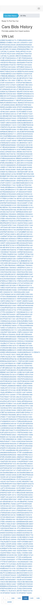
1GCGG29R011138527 (8, 486)
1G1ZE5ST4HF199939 (24, 388)
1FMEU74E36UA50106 (8, 446)
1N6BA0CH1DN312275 (8, 345)
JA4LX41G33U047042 (24, 397)
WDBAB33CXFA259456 (8, 586)
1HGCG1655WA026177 (25, 256)
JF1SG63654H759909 (24, 192)
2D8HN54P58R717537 (8, 383)
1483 (19, 598)
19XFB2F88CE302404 (25, 252)
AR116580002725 (6, 292)
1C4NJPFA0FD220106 (8, 308)
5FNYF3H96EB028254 (25, 107)
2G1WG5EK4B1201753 (8, 501)
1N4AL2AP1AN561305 (24, 354)
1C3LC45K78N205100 (8, 363)
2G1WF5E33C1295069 (8, 537)
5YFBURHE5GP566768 (8, 359)
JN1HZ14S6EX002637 (24, 448)
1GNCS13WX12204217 (24, 410)
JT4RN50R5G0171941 (8, 185)
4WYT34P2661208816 (8, 234)
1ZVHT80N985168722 (25, 290)
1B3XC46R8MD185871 (8, 566)
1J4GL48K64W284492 (25, 330)
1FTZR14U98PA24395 (24, 557)
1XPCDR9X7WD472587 (24, 497)
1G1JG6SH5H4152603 (8, 535)
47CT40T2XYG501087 (25, 283)
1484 (25, 598)
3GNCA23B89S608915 (25, 123)
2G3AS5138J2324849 (24, 109)
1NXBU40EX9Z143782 (8, 174)
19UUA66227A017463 (24, 568)
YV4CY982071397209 (8, 397)
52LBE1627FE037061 (24, 185)
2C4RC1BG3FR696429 (25, 475)
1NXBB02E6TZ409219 (24, 515)
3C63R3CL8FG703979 (24, 399)
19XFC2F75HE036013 (8, 138)
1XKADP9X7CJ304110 (25, 267)
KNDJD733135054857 (24, 316)
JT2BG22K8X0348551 (24, 40)
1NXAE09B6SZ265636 (24, 120)
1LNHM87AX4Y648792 (8, 250)
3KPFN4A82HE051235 (24, 314)
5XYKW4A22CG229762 (26, 176)
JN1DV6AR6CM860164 (8, 472)
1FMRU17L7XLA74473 (8, 591)
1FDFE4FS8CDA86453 (24, 82)
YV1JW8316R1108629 (24, 189)
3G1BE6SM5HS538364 (25, 359)
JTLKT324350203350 (23, 479)
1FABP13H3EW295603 (24, 363)
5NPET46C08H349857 (25, 577)
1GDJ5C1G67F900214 (8, 481)
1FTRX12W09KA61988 (24, 394)
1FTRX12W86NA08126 (8, 439)
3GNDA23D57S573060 (24, 517)
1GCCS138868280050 (8, 165)
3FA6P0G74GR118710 (8, 492)
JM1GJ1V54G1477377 (25, 414)
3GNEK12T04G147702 (8, 310)
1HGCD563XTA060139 (8, 528)
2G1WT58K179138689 (8, 49)
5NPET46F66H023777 (25, 156)
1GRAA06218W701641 (24, 506)
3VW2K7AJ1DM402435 (8, 172)
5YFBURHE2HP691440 (24, 245)
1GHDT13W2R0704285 (24, 301)
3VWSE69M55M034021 (25, 236)
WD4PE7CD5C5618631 (25, 91)
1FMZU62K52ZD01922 (8, 209)
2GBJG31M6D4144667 (8, 584)
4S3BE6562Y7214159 (7, 568)
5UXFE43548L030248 (8, 45)
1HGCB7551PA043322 (8, 62)
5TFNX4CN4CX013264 (24, 417)
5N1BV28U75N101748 (24, 227)
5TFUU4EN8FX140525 (24, 570)
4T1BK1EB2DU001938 (25, 263)
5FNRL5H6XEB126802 (8, 457)
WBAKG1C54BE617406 (8, 42)
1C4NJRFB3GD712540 (25, 461)
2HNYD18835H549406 (25, 134)
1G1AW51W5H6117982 (25, 129)
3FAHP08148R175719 (24, 76)
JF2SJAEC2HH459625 (24, 370)
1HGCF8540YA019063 (8, 272)
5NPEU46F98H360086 (25, 305)
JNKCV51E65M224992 (23, 56)
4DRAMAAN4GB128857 (24, 521)
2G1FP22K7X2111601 (8, 319)
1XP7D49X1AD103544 (8, 227)
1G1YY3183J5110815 (7, 354)
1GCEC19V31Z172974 (8, 577)
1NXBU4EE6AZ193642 (25, 426)
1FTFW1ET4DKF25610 (8, 562)
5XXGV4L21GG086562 (25, 341)
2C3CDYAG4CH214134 (24, 430)
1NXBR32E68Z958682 (8, 145)
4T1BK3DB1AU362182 (24, 89)
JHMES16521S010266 (8, 285)
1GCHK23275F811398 (25, 406)
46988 (9, 602)
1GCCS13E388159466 (8, 410)
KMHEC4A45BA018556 (8, 107)
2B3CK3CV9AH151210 (24, 573)
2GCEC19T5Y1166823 (8, 120)
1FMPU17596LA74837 (8, 524)
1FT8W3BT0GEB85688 (24, 147)
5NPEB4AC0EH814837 (24, 212)
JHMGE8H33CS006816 (8, 196)
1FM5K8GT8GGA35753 (24, 201)
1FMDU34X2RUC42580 (25, 281)
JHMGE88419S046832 (8, 214)
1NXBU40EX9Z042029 (8, 60)
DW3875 (37, 352)
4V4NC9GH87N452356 (24, 441)
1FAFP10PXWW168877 (25, 541)
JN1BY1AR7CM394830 (24, 334)
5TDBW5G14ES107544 (25, 374)
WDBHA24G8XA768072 (8, 361)
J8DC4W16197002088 (24, 160)
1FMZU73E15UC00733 (8, 276)
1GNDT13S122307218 (8, 497)
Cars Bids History (11, 16)
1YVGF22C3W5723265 (25, 361)
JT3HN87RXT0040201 (8, 314)
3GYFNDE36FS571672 (8, 463)
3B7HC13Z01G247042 (25, 198)
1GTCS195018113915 (8, 506)
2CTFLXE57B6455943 (8, 265)
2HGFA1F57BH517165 (8, 403)
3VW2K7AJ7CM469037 (8, 91)
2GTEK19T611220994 (8, 394)
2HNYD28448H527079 (25, 508)
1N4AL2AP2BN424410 (8, 187)
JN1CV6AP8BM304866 (8, 136)
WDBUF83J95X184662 (25, 71)
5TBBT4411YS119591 (8, 80)
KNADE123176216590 (8, 437)
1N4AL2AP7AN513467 (24, 169)
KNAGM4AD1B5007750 (25, 535)
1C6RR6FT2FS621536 (8, 236)
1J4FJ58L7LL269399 (7, 51)
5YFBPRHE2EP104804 (8, 261)
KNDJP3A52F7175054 (8, 441)
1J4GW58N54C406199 (8, 423)
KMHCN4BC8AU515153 (24, 183)
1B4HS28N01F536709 (24, 62)
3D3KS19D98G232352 (8, 270)
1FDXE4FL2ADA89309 (24, 383)
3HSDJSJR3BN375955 (25, 321)
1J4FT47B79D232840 (7, 488)
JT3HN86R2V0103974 (8, 421)
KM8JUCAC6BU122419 (25, 207)
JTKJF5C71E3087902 (24, 365)
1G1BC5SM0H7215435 (25, 537)
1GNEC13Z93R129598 (8, 544)
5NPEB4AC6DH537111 (8, 134)
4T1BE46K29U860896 (8, 147)
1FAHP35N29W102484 (24, 127)
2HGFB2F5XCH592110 (24, 230)
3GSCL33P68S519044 (8, 152)
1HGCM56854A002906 (8, 377)
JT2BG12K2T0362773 (8, 430)
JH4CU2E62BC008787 (8, 274)
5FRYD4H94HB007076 (24, 221)
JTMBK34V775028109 (8, 221)
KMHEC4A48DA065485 (8, 365)
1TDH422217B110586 (25, 339)
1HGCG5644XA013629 (21, 292)
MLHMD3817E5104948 (8, 207)
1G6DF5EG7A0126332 (8, 461)
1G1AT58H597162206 (8, 593)
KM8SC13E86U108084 (24, 386)
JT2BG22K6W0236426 (24, 421)
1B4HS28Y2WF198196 (25, 172)
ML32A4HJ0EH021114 (24, 450)
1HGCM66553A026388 (24, 154)
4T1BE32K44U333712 (24, 285)
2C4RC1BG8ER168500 (25, 403)
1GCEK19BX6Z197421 (25, 555)
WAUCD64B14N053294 (25, 492)
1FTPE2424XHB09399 (25, 325)
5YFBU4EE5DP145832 (8, 526)
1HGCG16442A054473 (8, 98)
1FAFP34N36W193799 (24, 299)
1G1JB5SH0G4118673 (24, 143)
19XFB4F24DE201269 (8, 258)
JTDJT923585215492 (24, 328)
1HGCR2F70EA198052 (8, 332)
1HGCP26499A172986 (25, 435)
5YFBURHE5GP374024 (8, 484)
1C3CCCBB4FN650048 (25, 125)
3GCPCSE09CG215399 (8, 381)
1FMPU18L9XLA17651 (8, 357)
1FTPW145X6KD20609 (24, 559)
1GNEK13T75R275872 (8, 160)
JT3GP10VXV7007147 (8, 470)
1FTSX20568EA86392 (8, 479)
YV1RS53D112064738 (8, 178)
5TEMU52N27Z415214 (8, 374)
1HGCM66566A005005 (24, 308)
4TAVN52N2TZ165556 (8, 143)
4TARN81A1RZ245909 (24, 187)
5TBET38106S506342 (8, 412)
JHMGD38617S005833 (24, 265)
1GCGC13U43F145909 (8, 140)
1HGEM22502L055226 (8, 69)
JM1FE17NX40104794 (25, 591)
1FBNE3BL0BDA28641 (8, 76)
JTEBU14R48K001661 (8, 519)
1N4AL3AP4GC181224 (23, 51)
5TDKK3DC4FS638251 (8, 256)
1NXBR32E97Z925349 (25, 584)
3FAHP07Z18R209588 (25, 446)
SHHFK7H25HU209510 (8, 466)
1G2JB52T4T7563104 (8, 343)
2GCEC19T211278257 (8, 85)
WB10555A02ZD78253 (24, 243)
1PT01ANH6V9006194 (25, 528)
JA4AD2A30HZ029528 (24, 45)
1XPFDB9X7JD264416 (24, 67)
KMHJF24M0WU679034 (8, 103)
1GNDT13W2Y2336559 (8, 123)
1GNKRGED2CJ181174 (8, 330)
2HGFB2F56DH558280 (8, 203)
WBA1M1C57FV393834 (8, 96)
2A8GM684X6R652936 (8, 452)
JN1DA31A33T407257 (24, 209)
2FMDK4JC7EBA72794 (8, 281)
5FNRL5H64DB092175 (8, 163)
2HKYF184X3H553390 (8, 87)
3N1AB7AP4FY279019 (8, 245)
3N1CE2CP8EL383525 (25, 463)
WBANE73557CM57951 (8, 372)
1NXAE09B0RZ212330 (8, 74)
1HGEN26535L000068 (24, 530)
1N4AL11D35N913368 (24, 553)
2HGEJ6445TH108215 (24, 408)
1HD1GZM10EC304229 (8, 263)
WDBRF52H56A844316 (25, 94)
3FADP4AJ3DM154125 (8, 588)
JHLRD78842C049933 (24, 564)
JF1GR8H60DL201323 (8, 89)
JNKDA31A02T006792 (24, 152)
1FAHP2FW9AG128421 (8, 435)
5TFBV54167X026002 (7, 334)
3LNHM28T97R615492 (25, 546)
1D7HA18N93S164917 (8, 517)
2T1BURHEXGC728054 (24, 323)
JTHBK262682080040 (7, 158)
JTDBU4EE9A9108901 (25, 566)
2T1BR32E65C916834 (25, 443)
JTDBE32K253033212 (24, 87)
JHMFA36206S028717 (8, 100)
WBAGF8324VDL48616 (25, 428)
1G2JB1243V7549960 (24, 579)
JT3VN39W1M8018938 (8, 348)
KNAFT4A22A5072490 (24, 459)
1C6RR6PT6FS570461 (24, 258)
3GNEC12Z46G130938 (8, 475)
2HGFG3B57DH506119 (24, 412)
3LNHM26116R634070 (8, 426)
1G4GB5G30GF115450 (25, 287)
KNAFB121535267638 (24, 74)
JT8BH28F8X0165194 (8, 515)
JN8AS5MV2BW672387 (24, 274)
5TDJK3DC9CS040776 (25, 486)
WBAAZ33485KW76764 (24, 158)
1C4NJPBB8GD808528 (25, 526)
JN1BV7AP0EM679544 (24, 390)
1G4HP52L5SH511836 (8, 550)
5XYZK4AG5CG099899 (24, 138)
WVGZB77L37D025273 (8, 241)
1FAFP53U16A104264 (24, 65)
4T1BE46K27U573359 (24, 345)
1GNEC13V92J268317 (25, 439)
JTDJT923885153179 (23, 218)
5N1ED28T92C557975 (24, 519)
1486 (38, 598)
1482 (13, 598)
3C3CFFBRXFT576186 (25, 548)
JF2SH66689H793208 (24, 165)
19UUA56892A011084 (25, 562)
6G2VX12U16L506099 (24, 270)
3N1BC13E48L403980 (24, 167)
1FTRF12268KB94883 (8, 450)
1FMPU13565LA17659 (25, 332)
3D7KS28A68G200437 (8, 192)
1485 (31, 598)
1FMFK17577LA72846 (8, 564)
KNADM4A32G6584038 (8, 341)
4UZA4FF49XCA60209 (8, 370)
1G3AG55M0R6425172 (25, 352)
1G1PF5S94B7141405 (8, 109)
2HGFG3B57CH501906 (24, 294)
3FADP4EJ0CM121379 (25, 180)
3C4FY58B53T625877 (24, 149)
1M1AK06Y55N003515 (25, 296)
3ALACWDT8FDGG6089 (25, 131)
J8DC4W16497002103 (24, 234)
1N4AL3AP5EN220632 (24, 401)
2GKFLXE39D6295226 (8, 459)
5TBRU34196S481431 (24, 238)
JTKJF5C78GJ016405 (8, 53)
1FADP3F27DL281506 (8, 127)
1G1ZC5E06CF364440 (8, 575)
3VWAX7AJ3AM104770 (8, 40)
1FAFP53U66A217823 (24, 432)
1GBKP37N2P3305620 (25, 140)
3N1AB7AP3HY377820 (8, 78)
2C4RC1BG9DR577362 (25, 481)
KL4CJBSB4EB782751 (24, 261)
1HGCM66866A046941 (25, 98)
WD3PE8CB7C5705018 (8, 223)
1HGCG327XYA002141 (25, 466)
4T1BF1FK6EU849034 (8, 58)
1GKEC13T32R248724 (8, 328)
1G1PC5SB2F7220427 (24, 488)
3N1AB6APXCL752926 (25, 501)
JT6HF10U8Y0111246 (8, 183)
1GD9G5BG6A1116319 (8, 125)
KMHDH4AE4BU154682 (8, 290)
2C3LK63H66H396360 (8, 279)
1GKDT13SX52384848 (8, 243)
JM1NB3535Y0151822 (24, 437)
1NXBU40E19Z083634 (8, 238)
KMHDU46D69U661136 (25, 468)
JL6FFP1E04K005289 (24, 504)
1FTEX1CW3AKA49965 (8, 296)
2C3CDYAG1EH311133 (25, 216)
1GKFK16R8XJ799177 (8, 301)
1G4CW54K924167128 (25, 276)
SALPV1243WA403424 (8, 573)
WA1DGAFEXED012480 (8, 47)
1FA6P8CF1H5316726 (24, 279)
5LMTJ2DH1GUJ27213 (8, 432)
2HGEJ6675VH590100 (24, 194)
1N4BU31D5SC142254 (25, 196)
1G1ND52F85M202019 (8, 149)
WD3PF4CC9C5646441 (24, 100)
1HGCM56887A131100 (24, 312)
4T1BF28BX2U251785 (8, 368)
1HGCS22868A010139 (8, 205)
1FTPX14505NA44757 (24, 310)
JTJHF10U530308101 (7, 82)
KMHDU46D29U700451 (25, 116)
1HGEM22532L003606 (8, 321)
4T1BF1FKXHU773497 (25, 114)
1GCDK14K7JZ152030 (8, 477)
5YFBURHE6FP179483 (25, 118)
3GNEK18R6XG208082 (25, 350)
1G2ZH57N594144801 (25, 223)
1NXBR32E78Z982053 (24, 357)
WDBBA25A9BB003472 (8, 350)
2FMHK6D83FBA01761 (25, 47)
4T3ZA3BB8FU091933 (25, 232)
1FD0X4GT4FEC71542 (8, 225)
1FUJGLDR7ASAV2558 (8, 419)
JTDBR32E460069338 (8, 490)
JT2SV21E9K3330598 (24, 588)
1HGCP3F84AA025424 (25, 377)
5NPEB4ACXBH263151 (8, 131)
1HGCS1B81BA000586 (8, 582)
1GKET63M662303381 (24, 178)
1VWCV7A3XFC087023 (8, 287)
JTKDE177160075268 (7, 417)
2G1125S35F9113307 (25, 42)
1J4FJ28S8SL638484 (7, 105)
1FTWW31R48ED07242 (25, 250)
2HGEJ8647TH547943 (24, 53)
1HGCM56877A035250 (8, 252)
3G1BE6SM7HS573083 (8, 116)
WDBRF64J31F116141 (24, 477)
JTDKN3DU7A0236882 (8, 414)
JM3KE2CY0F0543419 (25, 103)
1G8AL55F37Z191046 (8, 388)
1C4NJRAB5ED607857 (25, 575)
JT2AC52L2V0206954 (7, 316)
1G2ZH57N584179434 (24, 550)
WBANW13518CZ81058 (8, 555)
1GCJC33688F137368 (25, 203)
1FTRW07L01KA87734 (8, 198)
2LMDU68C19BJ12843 (24, 85)
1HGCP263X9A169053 (25, 495)
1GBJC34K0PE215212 (25, 455)
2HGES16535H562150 (8, 533)
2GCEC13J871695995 (24, 392)
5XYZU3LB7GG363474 (25, 69)
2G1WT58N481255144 (8, 114)
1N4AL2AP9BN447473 (8, 392)
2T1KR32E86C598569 (25, 586)
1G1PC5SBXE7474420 (24, 111)
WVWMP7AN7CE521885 (25, 174)
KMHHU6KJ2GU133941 (8, 305)
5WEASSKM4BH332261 (25, 336)
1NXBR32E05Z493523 (24, 490)
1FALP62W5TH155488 (25, 539)
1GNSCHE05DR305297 (25, 241)
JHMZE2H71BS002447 (25, 457)
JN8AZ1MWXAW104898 (24, 368)
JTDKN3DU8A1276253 (24, 510)
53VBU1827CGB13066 (25, 372)
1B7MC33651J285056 (8, 111)
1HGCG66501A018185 (24, 145)
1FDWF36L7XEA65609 (8, 216)
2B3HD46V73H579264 (23, 105)
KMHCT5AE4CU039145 (8, 71)
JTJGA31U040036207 (7, 557)
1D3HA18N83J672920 (24, 343)
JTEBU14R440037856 (8, 218)
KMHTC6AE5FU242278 (25, 484)
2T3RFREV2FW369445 (8, 303)
